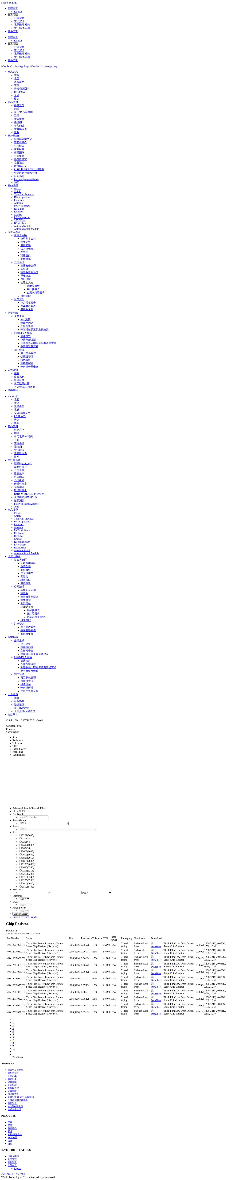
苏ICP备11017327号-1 (13, 1174)
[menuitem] (121, 10)
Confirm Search (21, 914)
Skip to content (8, 2)
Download (11, 930)
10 (13, 1048)
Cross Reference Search (24, 917)
